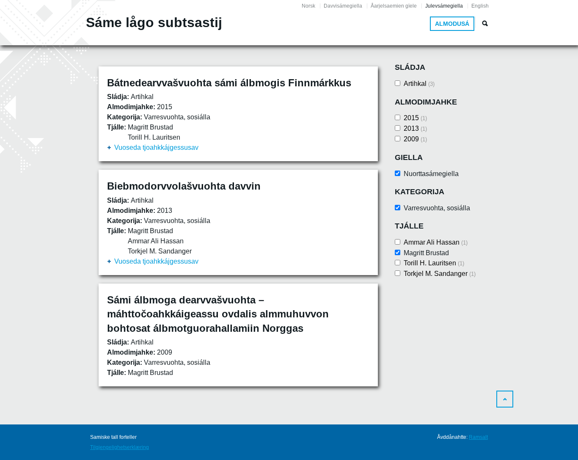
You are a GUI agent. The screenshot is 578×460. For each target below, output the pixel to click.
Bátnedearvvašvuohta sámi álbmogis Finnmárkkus (229, 82)
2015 (415, 117)
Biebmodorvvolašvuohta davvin (184, 186)
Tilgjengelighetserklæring (119, 447)
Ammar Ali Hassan (436, 242)
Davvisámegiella (343, 6)
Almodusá (452, 23)
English (480, 6)
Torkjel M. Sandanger (440, 273)
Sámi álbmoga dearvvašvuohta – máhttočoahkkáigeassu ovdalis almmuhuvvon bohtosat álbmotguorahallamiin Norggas (218, 314)
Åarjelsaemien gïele (394, 6)
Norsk (308, 6)
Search (485, 23)
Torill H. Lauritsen (434, 263)
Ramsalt (478, 437)
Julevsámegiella (444, 6)
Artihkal (419, 83)
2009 (415, 139)
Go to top (504, 399)
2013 (415, 128)
